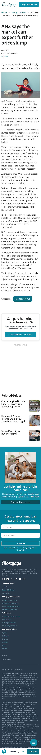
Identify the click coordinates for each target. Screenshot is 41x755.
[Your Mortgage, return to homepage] (10, 4)
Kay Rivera (4, 50)
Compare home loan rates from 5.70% (20, 320)
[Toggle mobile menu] (33, 742)
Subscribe (20, 543)
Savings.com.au (33, 747)
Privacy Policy (20, 550)
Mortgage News (19, 12)
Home (4, 12)
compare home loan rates (20, 334)
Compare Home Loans (28, 4)
